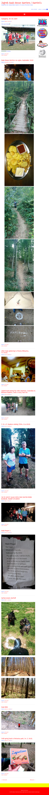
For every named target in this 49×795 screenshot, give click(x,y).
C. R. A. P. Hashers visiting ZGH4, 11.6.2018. (15, 424)
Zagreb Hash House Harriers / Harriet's (21, 2)
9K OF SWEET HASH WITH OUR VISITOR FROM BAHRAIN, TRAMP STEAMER (16, 498)
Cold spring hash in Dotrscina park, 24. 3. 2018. (16, 739)
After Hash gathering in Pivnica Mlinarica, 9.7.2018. (15, 352)
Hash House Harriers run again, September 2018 (17, 60)
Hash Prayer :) (5, 531)
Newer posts (4, 779)
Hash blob (4, 707)
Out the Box (26, 790)
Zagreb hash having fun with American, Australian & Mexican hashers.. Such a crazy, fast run (18, 391)
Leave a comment (4, 55)
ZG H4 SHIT (6, 53)
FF (11, 21)
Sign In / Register (34, 9)
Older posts (32, 779)
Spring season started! (8, 598)
